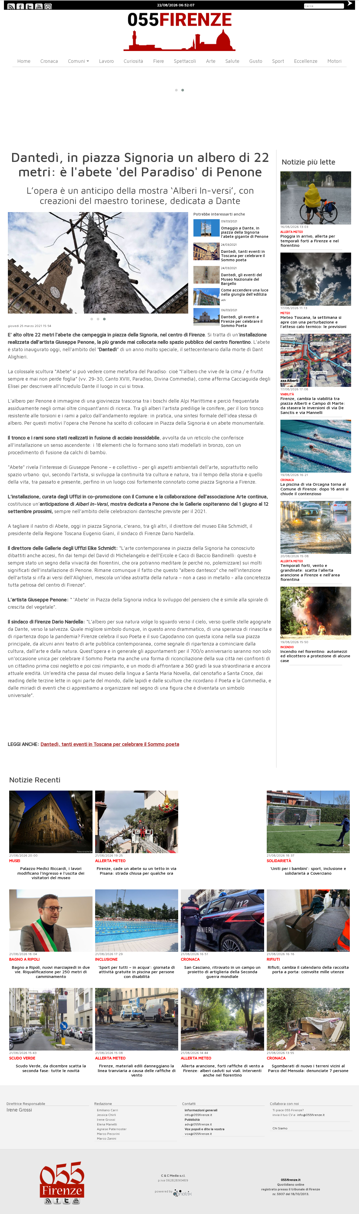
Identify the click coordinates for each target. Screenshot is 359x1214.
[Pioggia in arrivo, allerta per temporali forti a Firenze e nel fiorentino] (315, 197)
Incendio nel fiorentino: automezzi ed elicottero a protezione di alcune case (315, 656)
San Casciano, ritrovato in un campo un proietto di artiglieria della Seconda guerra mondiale (222, 972)
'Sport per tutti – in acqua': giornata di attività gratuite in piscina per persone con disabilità (136, 972)
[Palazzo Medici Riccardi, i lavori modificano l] (51, 822)
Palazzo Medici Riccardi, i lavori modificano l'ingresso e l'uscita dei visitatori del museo (50, 873)
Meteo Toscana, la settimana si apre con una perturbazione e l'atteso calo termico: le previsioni (313, 322)
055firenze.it (291, 1180)
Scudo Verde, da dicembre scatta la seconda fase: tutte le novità (51, 1068)
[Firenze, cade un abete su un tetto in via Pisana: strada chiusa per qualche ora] (136, 822)
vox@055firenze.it (198, 1134)
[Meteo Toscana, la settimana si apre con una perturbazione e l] (315, 279)
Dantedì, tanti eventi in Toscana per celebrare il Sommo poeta (110, 744)
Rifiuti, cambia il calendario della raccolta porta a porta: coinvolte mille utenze (308, 969)
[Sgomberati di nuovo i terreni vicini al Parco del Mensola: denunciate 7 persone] (308, 1019)
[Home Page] (179, 30)
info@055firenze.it (198, 1115)
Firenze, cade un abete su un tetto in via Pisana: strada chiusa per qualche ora (136, 870)
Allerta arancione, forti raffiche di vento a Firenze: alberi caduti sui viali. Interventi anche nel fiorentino (222, 1070)
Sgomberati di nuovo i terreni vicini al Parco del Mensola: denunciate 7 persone (308, 1068)
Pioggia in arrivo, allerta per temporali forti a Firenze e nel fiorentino (309, 241)
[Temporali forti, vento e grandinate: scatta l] (315, 527)
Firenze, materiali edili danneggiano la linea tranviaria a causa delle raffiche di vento (137, 1070)
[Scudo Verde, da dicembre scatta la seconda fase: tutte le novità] (51, 1019)
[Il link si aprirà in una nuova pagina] (182, 1191)
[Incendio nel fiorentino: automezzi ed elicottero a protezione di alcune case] (315, 613)
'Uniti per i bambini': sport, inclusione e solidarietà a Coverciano (308, 870)
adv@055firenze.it (198, 1124)
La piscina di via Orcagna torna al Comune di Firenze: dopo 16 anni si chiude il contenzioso (314, 489)
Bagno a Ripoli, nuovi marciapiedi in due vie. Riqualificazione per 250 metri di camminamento (51, 972)
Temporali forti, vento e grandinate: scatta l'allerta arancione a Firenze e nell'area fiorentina (310, 572)
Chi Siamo (280, 1128)
